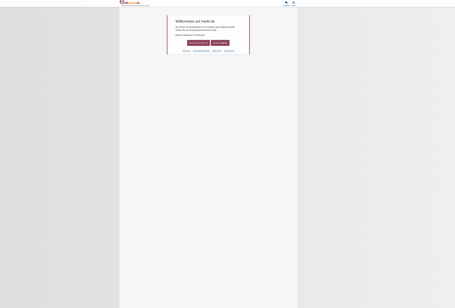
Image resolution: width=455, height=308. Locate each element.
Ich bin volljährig (220, 43)
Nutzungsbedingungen (201, 51)
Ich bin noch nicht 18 (198, 43)
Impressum (186, 51)
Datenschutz (216, 51)
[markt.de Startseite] (130, 2)
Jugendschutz (229, 51)
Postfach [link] (286, 5)
